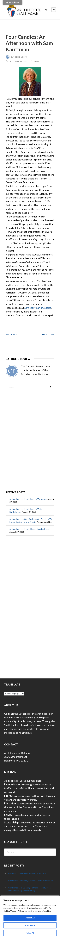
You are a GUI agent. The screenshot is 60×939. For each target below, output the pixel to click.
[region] (30, 917)
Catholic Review (19, 57)
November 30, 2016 (18, 61)
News (36, 61)
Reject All (30, 933)
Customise (30, 925)
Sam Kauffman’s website (37, 307)
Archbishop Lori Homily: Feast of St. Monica (28, 499)
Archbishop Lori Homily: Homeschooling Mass (29, 529)
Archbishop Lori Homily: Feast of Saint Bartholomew (30, 880)
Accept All (30, 917)
